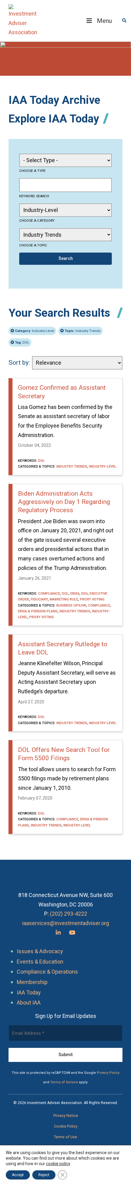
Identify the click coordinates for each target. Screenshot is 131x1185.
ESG (84, 593)
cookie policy (58, 1163)
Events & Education (40, 961)
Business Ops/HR (71, 605)
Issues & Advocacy (40, 951)
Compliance (49, 593)
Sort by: (19, 362)
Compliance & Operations (47, 971)
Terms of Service (64, 1082)
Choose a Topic (33, 245)
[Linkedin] (58, 932)
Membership (32, 982)
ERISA (75, 593)
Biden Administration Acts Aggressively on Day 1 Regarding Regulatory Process (64, 502)
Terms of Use (65, 1137)
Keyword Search (34, 196)
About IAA (29, 1002)
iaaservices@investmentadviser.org (65, 923)
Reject (43, 1175)
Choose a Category (37, 220)
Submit (65, 1054)
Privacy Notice (65, 1116)
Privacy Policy (108, 1073)
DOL (22, 342)
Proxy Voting (92, 599)
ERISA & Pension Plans (38, 611)
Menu (104, 20)
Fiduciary (39, 599)
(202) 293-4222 (68, 913)
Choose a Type (32, 171)
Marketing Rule (64, 599)
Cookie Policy (65, 1126)
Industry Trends (83, 331)
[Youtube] (72, 932)
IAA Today (29, 992)
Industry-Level (34, 331)
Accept (18, 1175)
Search (65, 258)
